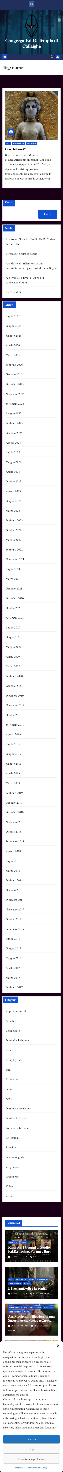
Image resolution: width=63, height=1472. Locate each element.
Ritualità (31, 143)
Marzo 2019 (13, 783)
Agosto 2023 (13, 491)
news (9, 1099)
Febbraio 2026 (14, 364)
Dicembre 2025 (15, 384)
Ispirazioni (12, 1079)
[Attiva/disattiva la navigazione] (29, 57)
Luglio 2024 (13, 452)
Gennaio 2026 (14, 374)
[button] (58, 1345)
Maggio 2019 (13, 763)
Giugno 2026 (13, 326)
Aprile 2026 (13, 345)
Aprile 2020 (13, 656)
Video (9, 1186)
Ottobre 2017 (13, 919)
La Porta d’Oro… (16, 292)
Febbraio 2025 (14, 423)
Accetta (31, 1439)
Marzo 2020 (13, 666)
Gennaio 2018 (14, 890)
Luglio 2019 (13, 744)
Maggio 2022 (13, 540)
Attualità (11, 1021)
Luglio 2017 (13, 939)
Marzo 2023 (13, 510)
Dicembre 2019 (15, 695)
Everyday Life (14, 1060)
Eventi (9, 1050)
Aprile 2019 (13, 773)
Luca (35, 155)
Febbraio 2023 (14, 520)
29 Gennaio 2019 (17, 155)
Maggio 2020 (13, 647)
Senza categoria (15, 1157)
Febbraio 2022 (14, 549)
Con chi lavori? (15, 149)
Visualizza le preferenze (31, 1459)
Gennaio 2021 (14, 588)
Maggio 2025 (13, 413)
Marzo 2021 (13, 579)
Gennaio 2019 (14, 802)
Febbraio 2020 (14, 676)
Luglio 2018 (13, 861)
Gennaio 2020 (14, 686)
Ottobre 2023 (13, 481)
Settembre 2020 (15, 618)
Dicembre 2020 (15, 598)
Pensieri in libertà (16, 1118)
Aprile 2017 (13, 968)
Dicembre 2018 (15, 812)
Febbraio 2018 (14, 880)
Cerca (8, 202)
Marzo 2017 (13, 977)
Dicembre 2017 (15, 900)
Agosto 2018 (13, 851)
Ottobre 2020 (13, 608)
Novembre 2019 (15, 705)
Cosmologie (13, 1030)
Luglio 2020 (13, 627)
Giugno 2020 (13, 637)
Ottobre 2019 (13, 715)
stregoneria (12, 1167)
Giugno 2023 (13, 501)
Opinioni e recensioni (18, 1108)
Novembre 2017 (15, 909)
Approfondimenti (16, 1011)
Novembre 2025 (15, 394)
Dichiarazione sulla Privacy (36, 1467)
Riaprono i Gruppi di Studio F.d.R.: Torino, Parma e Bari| (29, 1249)
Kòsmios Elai (41, 1293)
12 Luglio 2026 (19, 1293)
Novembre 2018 (15, 822)
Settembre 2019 (15, 724)
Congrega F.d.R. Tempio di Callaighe (31, 43)
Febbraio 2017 (14, 987)
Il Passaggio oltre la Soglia (21, 254)
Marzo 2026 (13, 355)
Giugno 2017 (13, 948)
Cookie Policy (19, 1467)
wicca (9, 1196)
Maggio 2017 (13, 958)
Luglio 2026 (13, 316)
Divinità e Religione (18, 1040)
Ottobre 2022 (13, 530)
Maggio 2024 (13, 462)
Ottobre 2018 (13, 831)
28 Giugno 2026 (20, 1325)
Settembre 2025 (15, 403)
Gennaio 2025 (14, 433)
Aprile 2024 (13, 472)
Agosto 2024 (13, 442)
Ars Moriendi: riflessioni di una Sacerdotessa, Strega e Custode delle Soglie (31, 1320)
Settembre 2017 (15, 929)
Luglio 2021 (13, 569)
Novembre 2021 (15, 559)
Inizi (8, 143)
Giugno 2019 (13, 754)
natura (9, 1089)
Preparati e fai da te (17, 1128)
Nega (32, 1449)
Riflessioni (18, 143)
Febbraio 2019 (14, 793)
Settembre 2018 (15, 841)
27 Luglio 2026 (19, 1256)
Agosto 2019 (13, 734)
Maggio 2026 (13, 335)
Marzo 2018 (13, 870)
